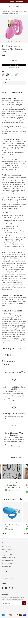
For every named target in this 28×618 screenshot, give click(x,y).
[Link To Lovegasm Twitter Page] (9, 588)
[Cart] (25, 6)
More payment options (14, 67)
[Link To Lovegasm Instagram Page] (2, 588)
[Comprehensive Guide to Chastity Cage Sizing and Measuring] (12, 478)
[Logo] (14, 6)
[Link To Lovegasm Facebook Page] (6, 588)
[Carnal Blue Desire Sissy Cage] (12, 512)
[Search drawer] (22, 6)
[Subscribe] (24, 603)
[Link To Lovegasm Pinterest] (12, 588)
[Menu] (2, 6)
